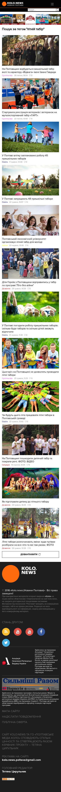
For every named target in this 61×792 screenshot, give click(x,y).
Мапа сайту (11, 711)
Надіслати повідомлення (21, 716)
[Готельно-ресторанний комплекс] (30, 19)
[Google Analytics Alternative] (8, 779)
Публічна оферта (14, 722)
